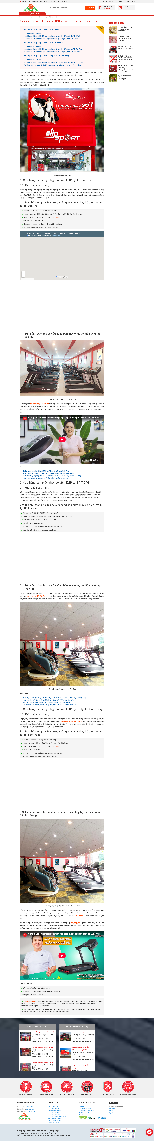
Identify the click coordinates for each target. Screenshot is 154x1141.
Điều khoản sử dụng (85, 1108)
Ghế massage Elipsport (55, 1120)
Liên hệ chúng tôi (53, 1107)
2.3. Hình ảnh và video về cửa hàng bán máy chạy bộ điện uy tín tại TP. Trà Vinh (52, 52)
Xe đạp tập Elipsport (54, 1122)
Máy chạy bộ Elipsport (54, 1118)
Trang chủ (24, 17)
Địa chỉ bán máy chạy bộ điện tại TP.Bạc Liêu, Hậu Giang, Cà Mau (45, 478)
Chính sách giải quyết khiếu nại (57, 1116)
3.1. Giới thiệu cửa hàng (32, 60)
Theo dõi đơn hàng (84, 1112)
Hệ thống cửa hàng (108, 1)
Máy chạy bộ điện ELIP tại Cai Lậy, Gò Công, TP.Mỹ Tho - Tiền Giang (46, 702)
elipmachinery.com (115, 1118)
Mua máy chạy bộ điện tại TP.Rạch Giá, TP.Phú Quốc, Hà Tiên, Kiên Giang (48, 473)
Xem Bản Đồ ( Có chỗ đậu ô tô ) (43, 1041)
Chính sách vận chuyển (55, 1112)
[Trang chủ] (31, 7)
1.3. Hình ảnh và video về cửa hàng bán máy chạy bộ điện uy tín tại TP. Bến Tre (51, 39)
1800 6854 (55, 217)
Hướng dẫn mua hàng (54, 1110)
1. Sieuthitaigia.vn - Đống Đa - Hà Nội (43, 1032)
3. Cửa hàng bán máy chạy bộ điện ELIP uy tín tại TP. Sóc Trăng (45, 56)
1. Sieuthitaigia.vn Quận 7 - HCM (81, 1032)
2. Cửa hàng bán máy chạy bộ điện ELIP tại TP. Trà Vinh (42, 43)
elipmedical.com (114, 1116)
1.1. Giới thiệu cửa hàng (32, 33)
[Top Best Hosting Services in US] (92, 1118)
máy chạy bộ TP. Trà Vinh (36, 596)
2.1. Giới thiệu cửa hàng (32, 47)
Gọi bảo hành (21, 1111)
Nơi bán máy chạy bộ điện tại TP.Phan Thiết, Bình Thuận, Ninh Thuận (46, 471)
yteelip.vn (112, 1112)
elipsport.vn (112, 1108)
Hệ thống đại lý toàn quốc (86, 1110)
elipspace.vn (113, 1114)
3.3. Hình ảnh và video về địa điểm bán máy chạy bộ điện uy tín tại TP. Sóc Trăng (52, 65)
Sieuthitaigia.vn (29, 1001)
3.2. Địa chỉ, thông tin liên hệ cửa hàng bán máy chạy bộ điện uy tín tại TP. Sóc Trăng (53, 62)
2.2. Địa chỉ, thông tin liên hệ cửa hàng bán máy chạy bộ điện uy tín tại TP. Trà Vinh (53, 49)
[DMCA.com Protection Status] (83, 1118)
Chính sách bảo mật (54, 1114)
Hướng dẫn (130, 1)
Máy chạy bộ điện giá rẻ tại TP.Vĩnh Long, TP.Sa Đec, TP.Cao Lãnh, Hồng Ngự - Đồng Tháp (54, 698)
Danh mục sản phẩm (32, 14)
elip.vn (111, 1110)
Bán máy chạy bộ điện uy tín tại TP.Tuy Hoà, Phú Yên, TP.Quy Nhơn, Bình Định (49, 705)
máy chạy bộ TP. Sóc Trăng (71, 721)
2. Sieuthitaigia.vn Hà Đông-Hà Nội (42, 1047)
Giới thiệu (81, 1107)
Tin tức (120, 1)
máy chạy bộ (75, 923)
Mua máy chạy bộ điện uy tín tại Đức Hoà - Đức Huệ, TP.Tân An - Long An (48, 700)
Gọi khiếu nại (21, 1109)
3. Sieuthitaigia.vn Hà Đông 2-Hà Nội (43, 1062)
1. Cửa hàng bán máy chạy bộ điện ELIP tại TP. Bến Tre (41, 30)
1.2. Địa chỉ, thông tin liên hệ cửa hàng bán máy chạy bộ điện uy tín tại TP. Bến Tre (52, 36)
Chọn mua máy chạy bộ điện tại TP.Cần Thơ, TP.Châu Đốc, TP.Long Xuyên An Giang (52, 476)
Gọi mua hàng (22, 1107)
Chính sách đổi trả (53, 1108)
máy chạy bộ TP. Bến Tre (39, 404)
